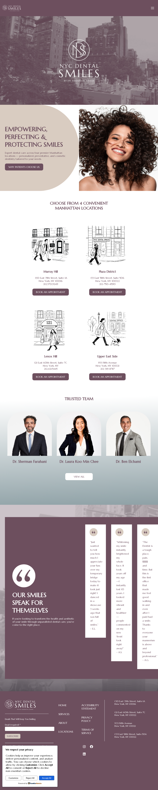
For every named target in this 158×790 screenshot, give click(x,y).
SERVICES (63, 714)
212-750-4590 (107, 284)
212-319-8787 (107, 368)
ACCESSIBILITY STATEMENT (90, 707)
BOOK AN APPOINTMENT (50, 292)
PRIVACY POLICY (86, 719)
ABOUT (62, 723)
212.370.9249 (50, 284)
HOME (62, 705)
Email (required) (13, 725)
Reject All (30, 778)
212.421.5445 (50, 368)
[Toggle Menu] (152, 8)
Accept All (46, 778)
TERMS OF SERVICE (87, 731)
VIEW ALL (79, 476)
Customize (13, 778)
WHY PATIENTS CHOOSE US (24, 166)
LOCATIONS (65, 731)
